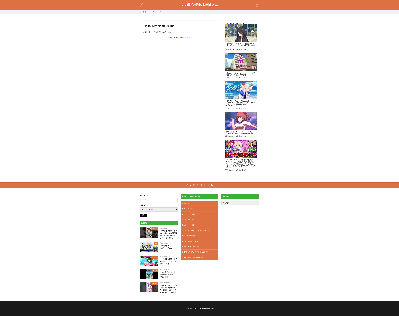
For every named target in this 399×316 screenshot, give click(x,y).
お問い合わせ (187, 203)
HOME (144, 12)
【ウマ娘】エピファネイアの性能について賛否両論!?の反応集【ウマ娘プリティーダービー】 (168, 234)
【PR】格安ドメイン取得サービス (194, 257)
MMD (244, 77)
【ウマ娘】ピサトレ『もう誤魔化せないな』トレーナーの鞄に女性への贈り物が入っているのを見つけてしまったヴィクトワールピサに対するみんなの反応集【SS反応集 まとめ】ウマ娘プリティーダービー (240, 163)
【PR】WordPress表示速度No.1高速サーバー (198, 252)
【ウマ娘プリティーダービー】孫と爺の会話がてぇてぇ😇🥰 (168, 274)
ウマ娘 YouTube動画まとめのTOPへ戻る (179, 37)
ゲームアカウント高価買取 (192, 246)
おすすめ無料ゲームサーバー (192, 241)
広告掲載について (189, 219)
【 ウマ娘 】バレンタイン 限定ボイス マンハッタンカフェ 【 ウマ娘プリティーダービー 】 (240, 45)
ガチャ (155, 257)
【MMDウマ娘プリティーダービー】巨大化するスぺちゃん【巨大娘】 (240, 74)
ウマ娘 (244, 49)
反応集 (244, 170)
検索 (143, 215)
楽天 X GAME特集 (189, 236)
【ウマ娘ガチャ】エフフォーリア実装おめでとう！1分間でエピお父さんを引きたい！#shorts (168, 289)
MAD (244, 108)
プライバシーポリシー (190, 214)
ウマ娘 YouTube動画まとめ (199, 4)
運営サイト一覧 (188, 225)
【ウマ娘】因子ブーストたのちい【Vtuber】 (168, 247)
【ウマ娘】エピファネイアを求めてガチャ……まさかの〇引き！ (168, 261)
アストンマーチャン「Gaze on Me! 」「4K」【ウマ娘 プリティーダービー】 (240, 132)
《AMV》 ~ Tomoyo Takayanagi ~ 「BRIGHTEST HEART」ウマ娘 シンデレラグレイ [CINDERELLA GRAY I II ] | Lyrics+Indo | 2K (240, 103)
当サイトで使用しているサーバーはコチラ (197, 230)
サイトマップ (187, 209)
